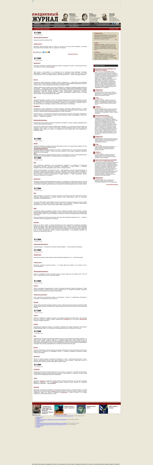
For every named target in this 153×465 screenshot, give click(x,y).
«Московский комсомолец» (41, 37)
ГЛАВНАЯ (47, 24)
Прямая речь (99, 90)
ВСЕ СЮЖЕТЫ (73, 26)
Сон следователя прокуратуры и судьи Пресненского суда (51, 424)
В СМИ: (96, 43)
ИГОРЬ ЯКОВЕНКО (108, 117)
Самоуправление (59, 26)
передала (54, 111)
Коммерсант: (37, 63)
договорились (63, 392)
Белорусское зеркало (41, 26)
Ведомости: (37, 106)
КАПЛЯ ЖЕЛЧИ (86, 24)
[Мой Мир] (49, 52)
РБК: (35, 97)
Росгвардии (67, 319)
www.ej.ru (37, 23)
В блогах (97, 106)
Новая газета (37, 262)
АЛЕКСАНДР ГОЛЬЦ (109, 71)
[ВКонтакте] (43, 52)
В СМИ (96, 97)
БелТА (52, 67)
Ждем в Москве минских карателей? (106, 160)
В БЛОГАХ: (97, 52)
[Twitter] (45, 52)
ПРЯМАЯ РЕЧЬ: (98, 33)
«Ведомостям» (83, 319)
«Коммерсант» (37, 254)
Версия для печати (73, 54)
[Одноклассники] (47, 52)
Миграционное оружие (102, 115)
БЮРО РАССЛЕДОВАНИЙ (102, 24)
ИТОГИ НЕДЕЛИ (73, 24)
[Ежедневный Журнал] (45, 21)
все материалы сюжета (112, 184)
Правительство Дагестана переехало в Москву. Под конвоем (51, 423)
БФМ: (35, 208)
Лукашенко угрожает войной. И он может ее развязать (105, 69)
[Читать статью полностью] (105, 39)
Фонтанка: (36, 222)
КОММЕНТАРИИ (59, 24)
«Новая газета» (38, 44)
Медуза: (36, 79)
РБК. (40, 213)
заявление (55, 382)
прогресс (53, 391)
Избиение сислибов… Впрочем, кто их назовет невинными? (51, 419)
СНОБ (35, 378)
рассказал (42, 381)
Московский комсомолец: (40, 120)
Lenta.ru (36, 285)
